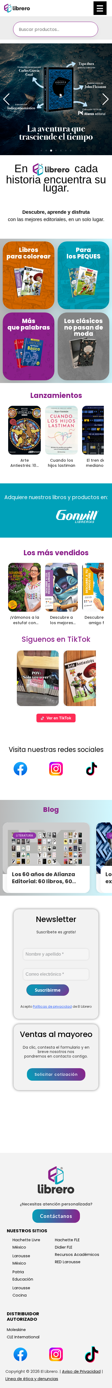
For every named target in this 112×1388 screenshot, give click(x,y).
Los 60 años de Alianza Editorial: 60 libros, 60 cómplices (43, 881)
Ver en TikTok (58, 718)
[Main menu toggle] (100, 8)
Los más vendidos (56, 553)
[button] (41, 150)
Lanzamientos (56, 395)
